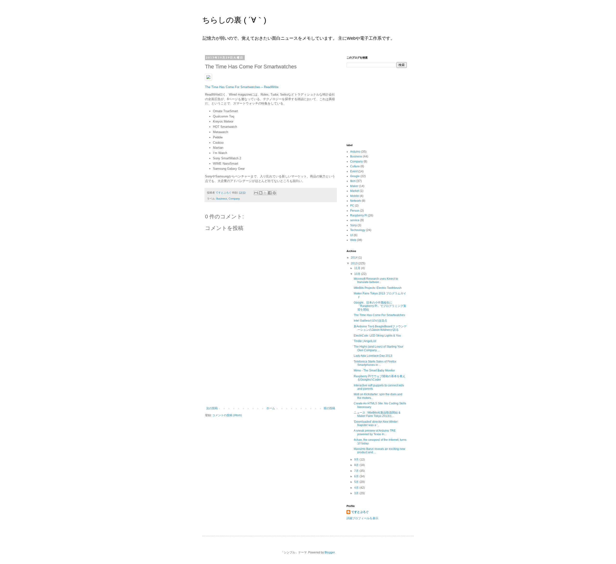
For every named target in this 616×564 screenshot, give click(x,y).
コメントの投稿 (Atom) (227, 415)
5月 (356, 482)
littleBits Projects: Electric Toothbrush (378, 288)
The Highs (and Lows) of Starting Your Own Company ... (378, 348)
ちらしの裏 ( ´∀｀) (234, 20)
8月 (356, 465)
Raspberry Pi (358, 215)
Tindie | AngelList (365, 341)
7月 (356, 471)
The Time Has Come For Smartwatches (379, 315)
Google (355, 176)
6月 (356, 476)
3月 (356, 493)
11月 (357, 268)
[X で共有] (265, 192)
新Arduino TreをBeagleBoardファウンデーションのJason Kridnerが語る (380, 328)
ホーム (270, 408)
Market (354, 191)
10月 (357, 274)
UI (351, 235)
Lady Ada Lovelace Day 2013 (373, 355)
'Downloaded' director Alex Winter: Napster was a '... (376, 423)
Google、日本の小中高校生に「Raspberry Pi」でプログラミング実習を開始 (380, 306)
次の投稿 (212, 408)
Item (353, 181)
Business (221, 198)
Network (355, 200)
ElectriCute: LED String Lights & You (377, 335)
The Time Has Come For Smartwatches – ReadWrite (241, 87)
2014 (354, 257)
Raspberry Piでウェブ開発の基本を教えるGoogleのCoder (379, 378)
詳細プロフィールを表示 (362, 518)
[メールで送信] (256, 192)
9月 (356, 459)
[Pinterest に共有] (274, 192)
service (354, 220)
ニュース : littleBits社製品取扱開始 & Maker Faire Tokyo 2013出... (377, 414)
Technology (357, 230)
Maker (354, 186)
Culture (355, 166)
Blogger (330, 552)
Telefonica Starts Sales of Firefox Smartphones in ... (375, 363)
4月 (356, 487)
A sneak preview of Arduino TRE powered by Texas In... (375, 432)
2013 (354, 263)
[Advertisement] (271, 370)
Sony (353, 225)
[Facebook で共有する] (269, 192)
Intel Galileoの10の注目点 (370, 320)
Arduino (355, 151)
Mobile (354, 196)
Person (354, 210)
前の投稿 (329, 408)
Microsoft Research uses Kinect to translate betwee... (376, 280)
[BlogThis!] (260, 192)
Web (353, 240)
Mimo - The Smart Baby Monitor (374, 370)
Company (234, 198)
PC (352, 205)
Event (354, 171)
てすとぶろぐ (360, 512)
